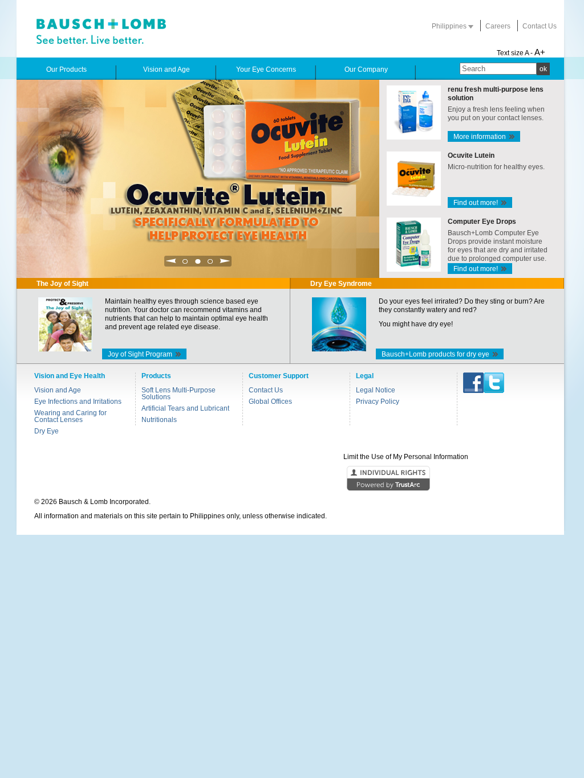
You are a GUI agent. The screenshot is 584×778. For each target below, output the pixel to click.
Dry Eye (46, 431)
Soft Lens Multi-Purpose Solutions (178, 393)
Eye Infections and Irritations (77, 402)
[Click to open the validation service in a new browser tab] (291, 479)
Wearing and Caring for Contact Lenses (70, 416)
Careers (497, 26)
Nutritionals (159, 420)
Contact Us (539, 26)
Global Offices (270, 402)
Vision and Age (57, 390)
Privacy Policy (377, 402)
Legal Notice (375, 390)
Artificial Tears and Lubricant (185, 408)
